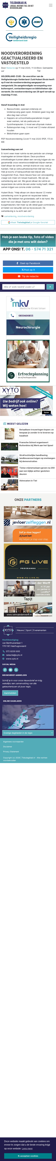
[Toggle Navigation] (51, 5)
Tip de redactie (30, 276)
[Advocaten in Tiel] (9, 485)
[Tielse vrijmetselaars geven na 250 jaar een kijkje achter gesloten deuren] (9, 472)
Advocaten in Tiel (28, 480)
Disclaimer (7, 747)
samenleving (10, 216)
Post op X (29, 269)
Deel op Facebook (30, 263)
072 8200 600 (13, 651)
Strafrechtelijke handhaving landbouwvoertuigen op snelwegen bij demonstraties (37, 458)
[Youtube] (10, 670)
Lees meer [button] (27, 1148)
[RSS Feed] (16, 670)
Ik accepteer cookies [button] (28, 1156)
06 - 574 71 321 (39, 249)
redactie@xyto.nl (14, 655)
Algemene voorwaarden (13, 742)
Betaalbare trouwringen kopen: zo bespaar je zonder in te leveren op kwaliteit (36, 432)
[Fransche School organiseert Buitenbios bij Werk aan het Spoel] (9, 446)
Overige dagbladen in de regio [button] (18, 733)
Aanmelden (10, 693)
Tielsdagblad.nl (18, 2)
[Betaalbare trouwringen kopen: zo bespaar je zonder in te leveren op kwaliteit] (9, 434)
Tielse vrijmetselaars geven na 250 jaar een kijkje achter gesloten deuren (37, 471)
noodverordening (26, 216)
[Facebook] (5, 670)
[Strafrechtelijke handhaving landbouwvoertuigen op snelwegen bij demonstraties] (9, 459)
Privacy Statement (11, 752)
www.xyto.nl (12, 658)
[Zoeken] (50, 287)
